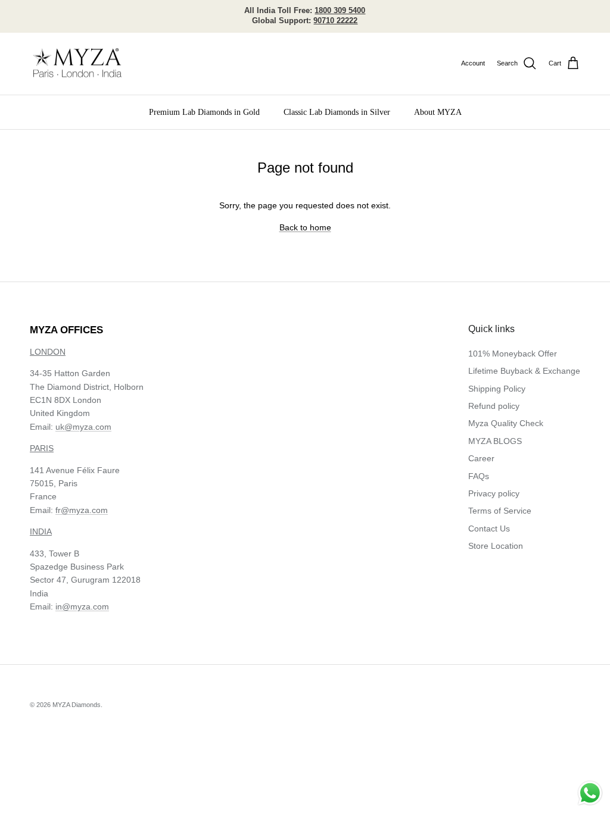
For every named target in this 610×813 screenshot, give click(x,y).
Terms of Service (499, 510)
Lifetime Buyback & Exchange (524, 371)
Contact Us (489, 528)
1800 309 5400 (340, 10)
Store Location (495, 546)
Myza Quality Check (505, 423)
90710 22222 (335, 20)
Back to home (305, 227)
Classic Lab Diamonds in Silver (337, 112)
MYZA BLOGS (495, 441)
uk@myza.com (83, 426)
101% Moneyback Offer (512, 353)
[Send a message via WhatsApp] (590, 793)
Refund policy (493, 406)
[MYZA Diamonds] (77, 64)
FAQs (478, 476)
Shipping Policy (496, 388)
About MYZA (438, 112)
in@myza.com (82, 606)
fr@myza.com (81, 510)
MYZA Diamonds (76, 704)
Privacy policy (493, 493)
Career (481, 458)
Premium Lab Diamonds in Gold (204, 112)
